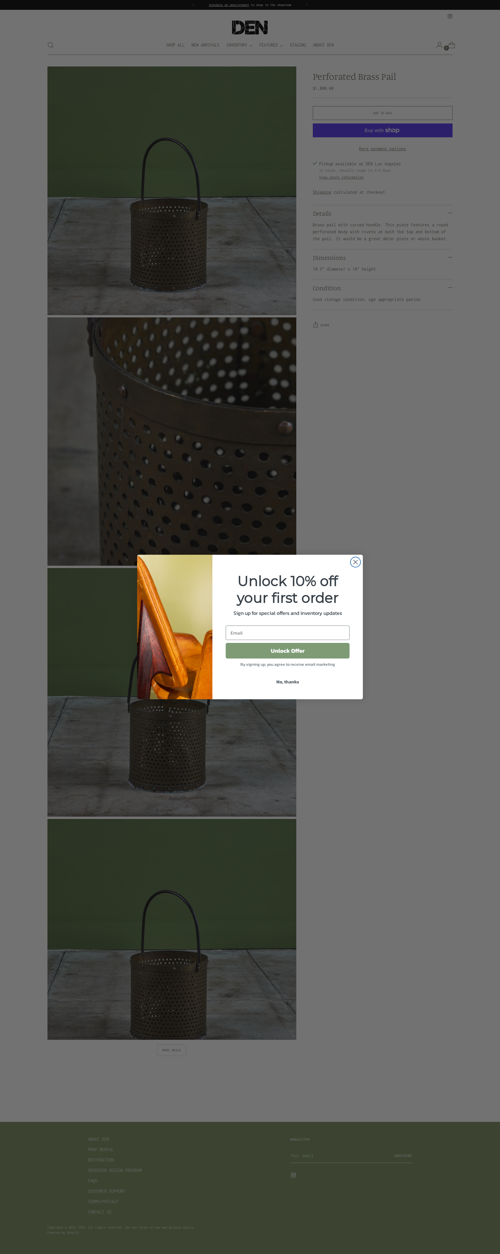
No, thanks (287, 681)
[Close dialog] (355, 562)
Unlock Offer (288, 650)
